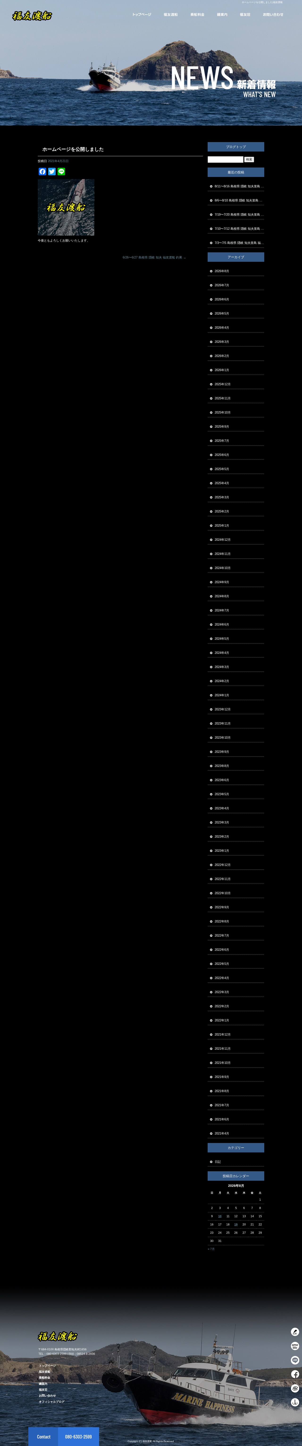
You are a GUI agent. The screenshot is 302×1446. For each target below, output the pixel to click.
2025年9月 (222, 426)
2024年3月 (222, 667)
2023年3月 (222, 822)
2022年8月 (222, 921)
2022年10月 (223, 893)
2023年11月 (223, 723)
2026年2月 (222, 356)
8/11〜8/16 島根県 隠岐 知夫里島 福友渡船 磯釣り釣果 (239, 186)
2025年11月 (223, 398)
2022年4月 (222, 978)
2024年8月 (222, 596)
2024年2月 (222, 681)
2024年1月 (222, 695)
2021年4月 (222, 1133)
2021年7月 (222, 1105)
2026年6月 (222, 299)
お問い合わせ (272, 14)
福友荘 (245, 14)
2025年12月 (223, 384)
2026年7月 (222, 285)
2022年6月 (222, 949)
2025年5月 (222, 469)
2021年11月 (223, 1048)
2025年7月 (222, 440)
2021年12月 (223, 1034)
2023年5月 (222, 794)
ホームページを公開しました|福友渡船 (262, 2)
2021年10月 (223, 1063)
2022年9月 (222, 907)
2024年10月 (223, 568)
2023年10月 (223, 737)
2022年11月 (223, 879)
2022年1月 (222, 1020)
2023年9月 (222, 752)
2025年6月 (222, 455)
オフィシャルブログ (51, 1401)
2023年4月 (222, 808)
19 (236, 1224)
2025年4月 (222, 483)
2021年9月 (222, 1077)
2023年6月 (222, 780)
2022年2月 (222, 1006)
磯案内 (222, 14)
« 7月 (211, 1249)
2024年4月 (222, 653)
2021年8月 (222, 1091)
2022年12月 (223, 865)
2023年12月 (223, 709)
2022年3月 (222, 992)
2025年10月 (223, 412)
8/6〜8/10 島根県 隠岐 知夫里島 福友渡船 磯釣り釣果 (239, 200)
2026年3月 (222, 342)
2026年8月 (222, 271)
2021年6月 (222, 1119)
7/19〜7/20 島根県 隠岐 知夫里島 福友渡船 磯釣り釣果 (239, 214)
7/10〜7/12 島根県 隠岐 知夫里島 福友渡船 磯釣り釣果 (239, 228)
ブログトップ (236, 147)
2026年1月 (222, 370)
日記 (218, 1161)
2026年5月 (222, 313)
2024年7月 (222, 610)
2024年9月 (222, 582)
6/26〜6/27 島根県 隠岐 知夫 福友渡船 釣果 (154, 257)
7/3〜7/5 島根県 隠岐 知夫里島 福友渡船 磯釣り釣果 (239, 243)
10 (220, 1216)
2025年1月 (222, 525)
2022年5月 (222, 964)
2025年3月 (222, 497)
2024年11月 (223, 554)
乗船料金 (197, 14)
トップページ (142, 14)
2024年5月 (222, 638)
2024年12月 (223, 539)
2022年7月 (222, 935)
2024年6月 (222, 624)
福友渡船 (171, 14)
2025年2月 (222, 511)
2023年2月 (222, 836)
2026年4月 (222, 327)
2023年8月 (222, 766)
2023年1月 (222, 850)
